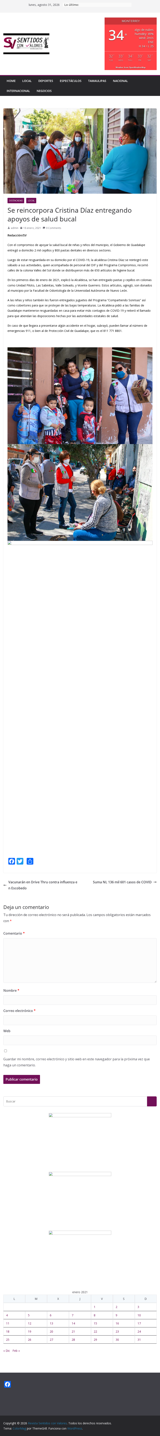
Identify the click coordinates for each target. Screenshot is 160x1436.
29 (95, 1340)
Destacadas (15, 200)
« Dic (6, 1351)
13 (51, 1323)
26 (29, 1340)
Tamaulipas (97, 81)
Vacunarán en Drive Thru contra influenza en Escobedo (42, 885)
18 (7, 1331)
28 (73, 1340)
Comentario (14, 933)
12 (29, 1323)
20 (51, 1331)
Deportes (45, 81)
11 (7, 1323)
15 (95, 1323)
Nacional (120, 81)
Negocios (44, 91)
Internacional (18, 91)
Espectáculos (70, 81)
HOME (11, 81)
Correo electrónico (19, 1010)
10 (139, 1315)
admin (14, 228)
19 (29, 1331)
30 (117, 1340)
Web (6, 1031)
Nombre (11, 990)
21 (73, 1331)
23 (117, 1331)
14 (73, 1323)
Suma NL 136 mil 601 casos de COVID (122, 882)
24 (139, 1331)
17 (139, 1323)
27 (51, 1340)
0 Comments (53, 228)
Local (27, 81)
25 (7, 1340)
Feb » (16, 1351)
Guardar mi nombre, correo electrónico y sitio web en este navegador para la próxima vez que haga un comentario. (76, 1062)
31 (139, 1340)
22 (95, 1331)
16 (117, 1323)
